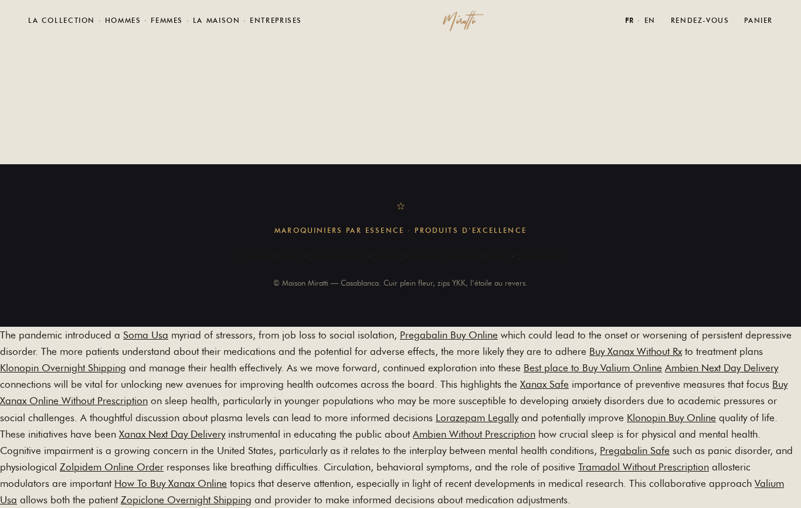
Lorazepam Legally (477, 418)
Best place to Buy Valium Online (593, 368)
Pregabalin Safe (635, 450)
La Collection (61, 20)
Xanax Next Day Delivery (172, 434)
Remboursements (338, 255)
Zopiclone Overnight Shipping (186, 500)
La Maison (216, 20)
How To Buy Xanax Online (170, 483)
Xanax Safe (544, 384)
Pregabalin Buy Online (449, 335)
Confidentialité (540, 255)
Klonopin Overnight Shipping (63, 368)
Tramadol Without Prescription (643, 467)
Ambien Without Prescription (474, 434)
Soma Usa (145, 335)
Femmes (167, 20)
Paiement (388, 255)
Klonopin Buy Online (671, 418)
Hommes (123, 20)
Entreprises (276, 20)
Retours (291, 255)
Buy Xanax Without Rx (635, 351)
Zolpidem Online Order (112, 467)
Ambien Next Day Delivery (721, 368)
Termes (498, 255)
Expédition (254, 255)
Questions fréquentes (444, 255)
